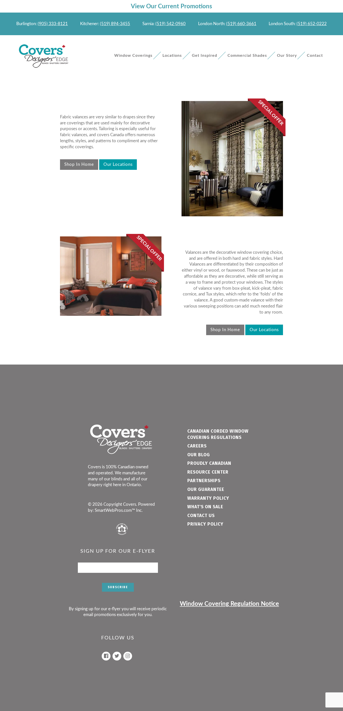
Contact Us (201, 515)
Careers (197, 446)
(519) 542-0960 (170, 24)
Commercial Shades (247, 56)
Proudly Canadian (209, 463)
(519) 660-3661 (241, 24)
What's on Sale (205, 507)
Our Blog (198, 455)
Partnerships (203, 480)
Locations (172, 56)
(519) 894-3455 (115, 24)
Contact (315, 56)
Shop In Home (79, 164)
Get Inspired (204, 56)
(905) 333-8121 (53, 24)
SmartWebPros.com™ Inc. (119, 510)
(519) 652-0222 (312, 24)
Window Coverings (133, 56)
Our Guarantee (205, 489)
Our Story (287, 56)
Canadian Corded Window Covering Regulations (218, 434)
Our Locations (118, 164)
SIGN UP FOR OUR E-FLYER (117, 551)
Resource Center (207, 472)
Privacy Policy (205, 524)
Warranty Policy (208, 498)
